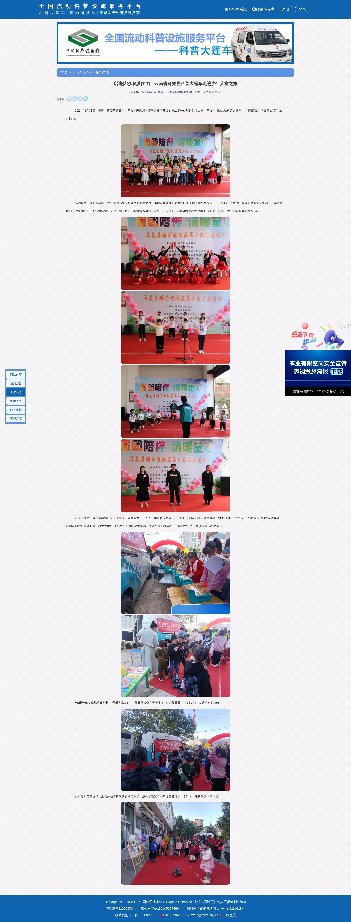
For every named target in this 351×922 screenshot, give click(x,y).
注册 (285, 9)
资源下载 (16, 400)
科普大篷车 (53, 13)
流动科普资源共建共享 (120, 13)
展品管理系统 (236, 9)
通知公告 (16, 383)
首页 (64, 72)
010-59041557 (175, 915)
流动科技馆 (83, 13)
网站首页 (16, 374)
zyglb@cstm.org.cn (204, 915)
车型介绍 (16, 418)
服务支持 (16, 409)
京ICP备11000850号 (121, 908)
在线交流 (229, 915)
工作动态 (81, 72)
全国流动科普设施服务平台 (92, 6)
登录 (302, 9)
